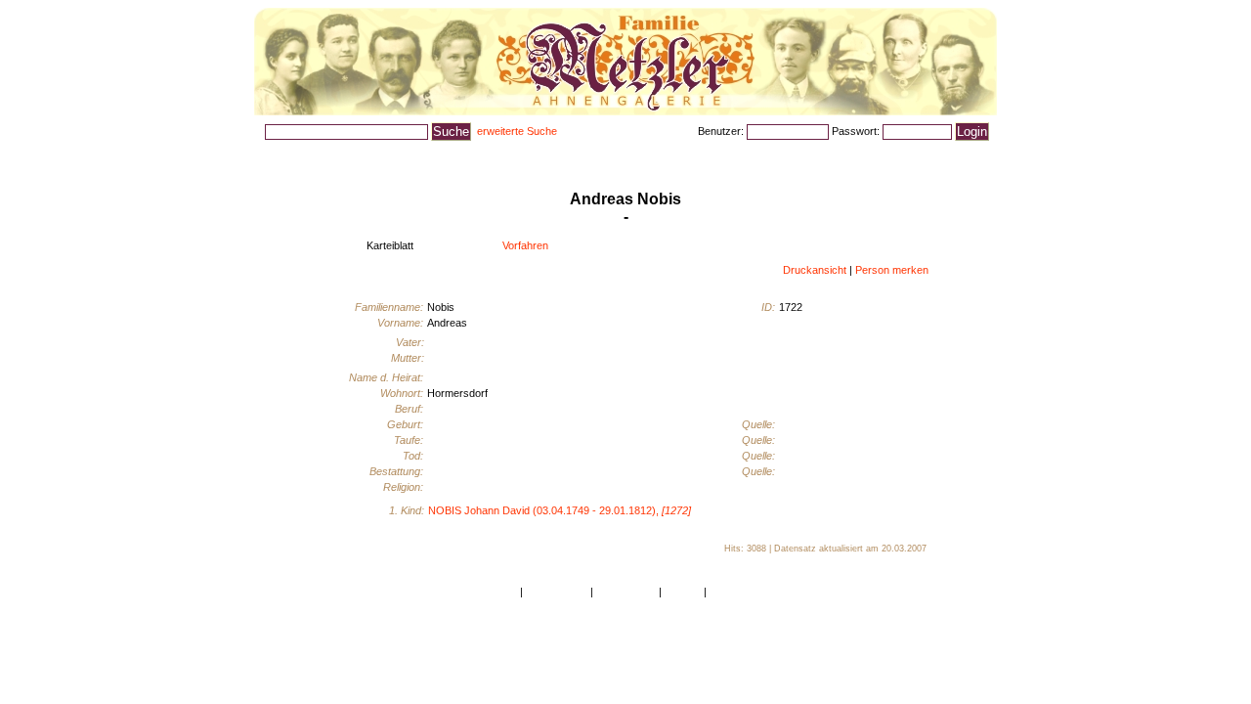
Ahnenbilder (393, 155)
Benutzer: (722, 131)
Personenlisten (303, 155)
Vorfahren (525, 245)
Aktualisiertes (481, 155)
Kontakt (683, 591)
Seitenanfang (556, 591)
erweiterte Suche (517, 131)
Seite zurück (626, 591)
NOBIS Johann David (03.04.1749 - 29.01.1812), (559, 510)
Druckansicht (814, 270)
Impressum (736, 591)
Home (503, 591)
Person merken (891, 270)
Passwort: (857, 131)
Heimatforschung (580, 155)
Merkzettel (915, 155)
